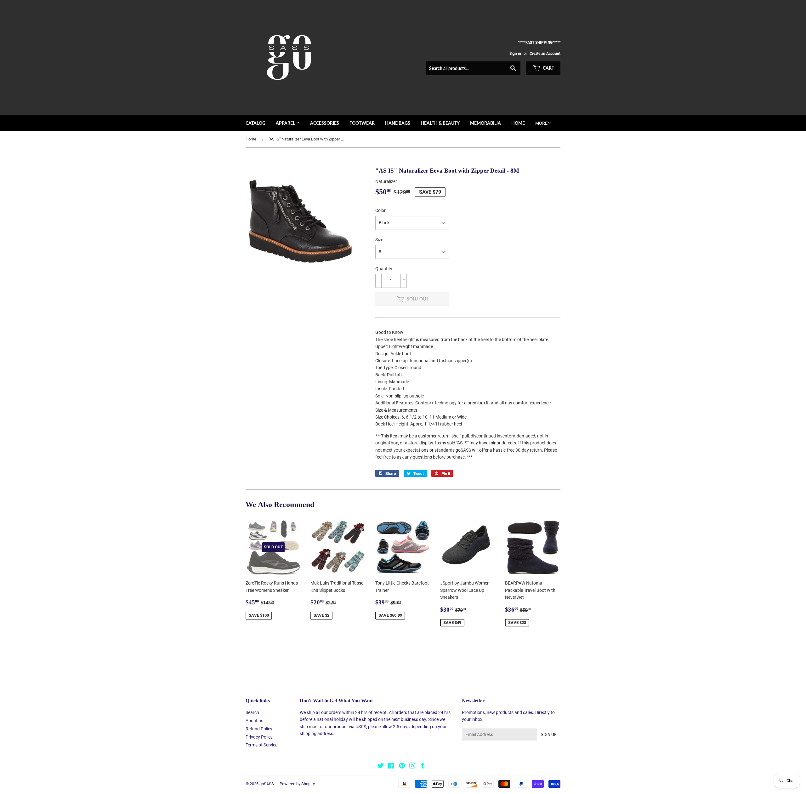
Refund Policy (259, 728)
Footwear (362, 123)
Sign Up (548, 734)
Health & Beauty (440, 123)
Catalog (255, 123)
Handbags (397, 123)
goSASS (266, 783)
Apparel (286, 123)
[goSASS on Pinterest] (402, 766)
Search (252, 712)
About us (254, 720)
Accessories (324, 123)
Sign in (515, 53)
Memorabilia (485, 123)
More (541, 123)
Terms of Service (261, 744)
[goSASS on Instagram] (412, 766)
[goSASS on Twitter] (380, 766)
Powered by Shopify (297, 783)
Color (380, 210)
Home (518, 123)
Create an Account (545, 53)
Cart (548, 68)
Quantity (383, 268)
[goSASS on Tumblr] (423, 766)
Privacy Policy (259, 737)
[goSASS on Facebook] (391, 766)
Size (379, 239)
